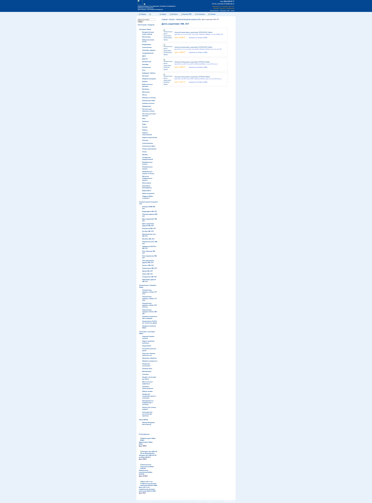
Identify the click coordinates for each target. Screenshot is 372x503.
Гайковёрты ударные (148, 50)
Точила (144, 151)
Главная (165, 19)
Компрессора (146, 67)
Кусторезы (145, 76)
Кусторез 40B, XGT (148, 231)
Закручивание (146, 346)
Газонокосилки (147, 47)
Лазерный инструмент (149, 78)
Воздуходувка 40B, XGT (149, 211)
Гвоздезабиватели (148, 53)
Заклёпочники (146, 61)
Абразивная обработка (149, 358)
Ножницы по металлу (149, 97)
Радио (144, 124)
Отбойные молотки (148, 103)
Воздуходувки (146, 44)
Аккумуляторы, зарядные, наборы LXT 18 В (149, 298)
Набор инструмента (148, 193)
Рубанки (144, 130)
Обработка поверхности (149, 361)
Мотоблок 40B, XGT (148, 239)
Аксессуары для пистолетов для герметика (147, 414)
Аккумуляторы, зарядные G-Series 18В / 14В (149, 311)
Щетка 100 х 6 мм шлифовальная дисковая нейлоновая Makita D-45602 (147, 489)
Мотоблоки (145, 89)
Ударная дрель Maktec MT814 (146, 443)
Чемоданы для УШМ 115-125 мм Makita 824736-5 (147, 456)
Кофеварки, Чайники (148, 73)
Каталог (172, 19)
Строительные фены (148, 146)
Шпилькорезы (146, 183)
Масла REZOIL (143, 419)
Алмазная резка (147, 368)
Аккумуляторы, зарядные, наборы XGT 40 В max (149, 305)
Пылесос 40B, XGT (148, 265)
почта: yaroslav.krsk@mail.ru (223, 4)
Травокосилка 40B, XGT (149, 268)
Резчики (144, 127)
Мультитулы (146, 92)
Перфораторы (146, 106)
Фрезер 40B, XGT (147, 271)
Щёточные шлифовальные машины (147, 178)
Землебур (145, 64)
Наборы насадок (147, 391)
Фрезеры (145, 154)
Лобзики (144, 81)
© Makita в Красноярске (145, 501)
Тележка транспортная (149, 149)
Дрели (144, 56)
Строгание (145, 374)
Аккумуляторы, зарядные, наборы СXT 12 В (149, 292)
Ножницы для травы (148, 100)
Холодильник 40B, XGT (149, 276)
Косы (144, 70)
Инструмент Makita (145, 29)
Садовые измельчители (149, 137)
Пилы (144, 118)
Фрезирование (146, 371)
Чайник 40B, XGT (147, 274)
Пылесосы (145, 121)
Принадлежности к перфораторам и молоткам (148, 402)
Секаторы (145, 140)
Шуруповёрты (146, 190)
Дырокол (145, 59)
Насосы (144, 95)
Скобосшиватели (147, 143)
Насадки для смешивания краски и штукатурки (149, 396)
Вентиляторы (146, 37)
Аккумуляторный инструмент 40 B (188, 19)
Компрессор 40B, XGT (149, 228)
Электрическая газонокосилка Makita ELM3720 (145, 472)
